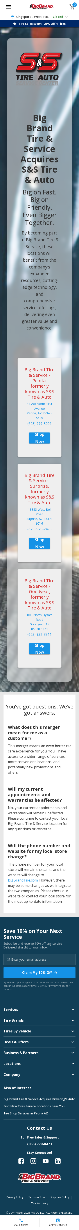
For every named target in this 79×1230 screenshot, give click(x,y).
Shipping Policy (59, 1197)
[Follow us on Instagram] (33, 1161)
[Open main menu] (9, 7)
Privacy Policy (57, 985)
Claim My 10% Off (37, 972)
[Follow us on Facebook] (21, 1161)
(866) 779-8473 (39, 1144)
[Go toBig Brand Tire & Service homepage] (41, 6)
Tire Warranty (39, 1203)
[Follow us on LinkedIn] (57, 1161)
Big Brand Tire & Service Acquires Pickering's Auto (39, 1099)
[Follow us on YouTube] (45, 1161)
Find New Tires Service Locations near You (34, 1106)
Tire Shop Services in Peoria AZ (26, 1113)
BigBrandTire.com (23, 880)
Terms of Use (37, 1197)
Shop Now (39, 438)
